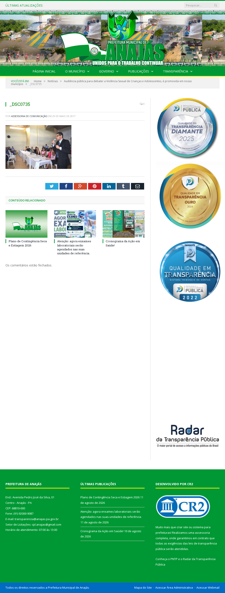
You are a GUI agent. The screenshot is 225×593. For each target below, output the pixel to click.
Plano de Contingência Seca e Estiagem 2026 (28, 243)
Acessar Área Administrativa (174, 587)
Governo (106, 71)
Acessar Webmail (208, 587)
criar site (182, 527)
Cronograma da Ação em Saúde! (101, 531)
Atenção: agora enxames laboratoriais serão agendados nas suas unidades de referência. (99, 5)
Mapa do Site (143, 587)
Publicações (138, 71)
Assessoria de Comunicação (29, 116)
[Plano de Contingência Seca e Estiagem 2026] (26, 224)
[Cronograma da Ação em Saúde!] (124, 224)
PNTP (174, 559)
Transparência (175, 71)
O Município (75, 71)
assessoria (202, 533)
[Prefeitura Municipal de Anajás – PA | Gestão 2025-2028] (112, 37)
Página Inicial (44, 71)
